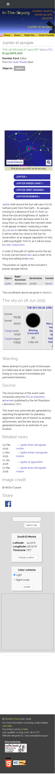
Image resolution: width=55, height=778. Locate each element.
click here (7, 726)
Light (18, 575)
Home (7, 35)
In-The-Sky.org (16, 12)
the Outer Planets (18, 62)
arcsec (11, 230)
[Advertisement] (27, 100)
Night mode (22, 579)
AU (36, 211)
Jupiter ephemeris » (28, 196)
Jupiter (19, 68)
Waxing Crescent (33, 332)
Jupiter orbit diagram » (30, 190)
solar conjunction (15, 244)
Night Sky (29, 35)
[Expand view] (48, 162)
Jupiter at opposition (31, 462)
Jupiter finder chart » (30, 183)
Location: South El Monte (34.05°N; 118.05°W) (42, 14)
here (29, 254)
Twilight (8, 331)
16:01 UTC (46, 49)
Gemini (48, 283)
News (17, 35)
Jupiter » (21, 177)
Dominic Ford (12, 719)
